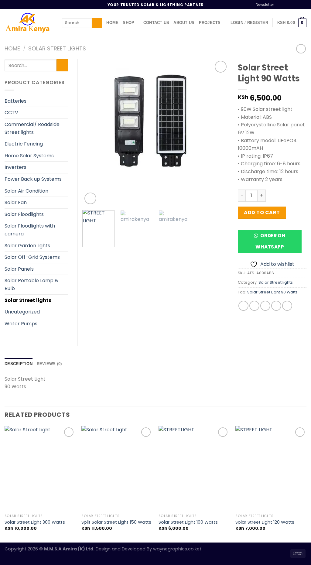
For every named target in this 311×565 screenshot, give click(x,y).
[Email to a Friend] (265, 306)
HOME (112, 22)
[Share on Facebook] (243, 306)
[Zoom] (90, 198)
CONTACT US (156, 22)
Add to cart (262, 212)
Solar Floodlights (24, 214)
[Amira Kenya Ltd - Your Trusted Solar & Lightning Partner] (29, 22)
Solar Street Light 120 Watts (264, 522)
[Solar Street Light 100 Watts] (194, 468)
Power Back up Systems (33, 179)
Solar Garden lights (27, 245)
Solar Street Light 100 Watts (188, 522)
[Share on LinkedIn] (287, 306)
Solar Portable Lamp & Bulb (31, 284)
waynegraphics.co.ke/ (177, 549)
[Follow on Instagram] (286, 4)
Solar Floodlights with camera (30, 229)
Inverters (15, 167)
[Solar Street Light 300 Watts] (40, 468)
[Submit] (97, 23)
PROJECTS (210, 22)
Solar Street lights (57, 48)
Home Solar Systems (29, 155)
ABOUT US (183, 22)
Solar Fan (16, 202)
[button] (272, 243)
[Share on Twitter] (254, 306)
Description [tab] (18, 363)
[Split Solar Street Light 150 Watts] (116, 468)
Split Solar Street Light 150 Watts (116, 522)
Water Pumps (21, 323)
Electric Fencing (24, 143)
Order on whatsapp (270, 241)
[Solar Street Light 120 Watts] (270, 468)
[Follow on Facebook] (280, 4)
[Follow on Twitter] (292, 4)
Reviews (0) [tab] (49, 363)
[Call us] (303, 4)
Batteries (15, 101)
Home (12, 48)
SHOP (128, 22)
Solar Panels (19, 268)
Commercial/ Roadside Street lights (32, 128)
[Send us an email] (297, 4)
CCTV (11, 112)
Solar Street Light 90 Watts (272, 292)
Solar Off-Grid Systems (32, 257)
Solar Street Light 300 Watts (35, 522)
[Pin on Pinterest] (276, 306)
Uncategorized (22, 311)
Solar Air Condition (26, 190)
